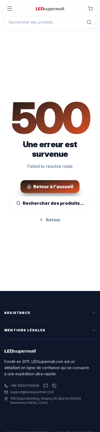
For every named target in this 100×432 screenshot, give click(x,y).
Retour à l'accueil (53, 186)
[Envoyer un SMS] (45, 386)
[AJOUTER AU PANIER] (90, 8)
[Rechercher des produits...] (89, 22)
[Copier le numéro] (53, 386)
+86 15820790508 (24, 386)
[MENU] (9, 8)
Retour (53, 219)
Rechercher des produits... (53, 203)
